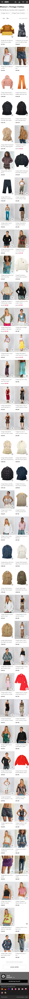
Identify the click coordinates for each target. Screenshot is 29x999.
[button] (2, 989)
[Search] (15, 2)
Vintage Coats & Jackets (18, 13)
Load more (14, 967)
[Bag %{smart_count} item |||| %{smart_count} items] (27, 2)
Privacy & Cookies (20, 997)
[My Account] (19, 2)
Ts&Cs (26, 997)
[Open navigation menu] (2, 2)
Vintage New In (5, 13)
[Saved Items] (23, 2)
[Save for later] (12, 37)
